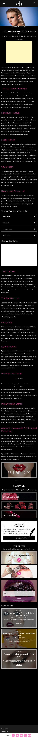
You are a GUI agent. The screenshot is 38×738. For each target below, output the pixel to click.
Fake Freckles (6, 235)
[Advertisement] (19, 52)
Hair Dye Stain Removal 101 (19, 568)
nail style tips (9, 515)
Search (34, 3)
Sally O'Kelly (15, 26)
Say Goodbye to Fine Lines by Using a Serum (19, 556)
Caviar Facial (6, 222)
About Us (4, 731)
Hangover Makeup (7, 229)
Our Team (4, 729)
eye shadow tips (11, 497)
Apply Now (19, 538)
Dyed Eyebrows (7, 216)
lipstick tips (8, 506)
